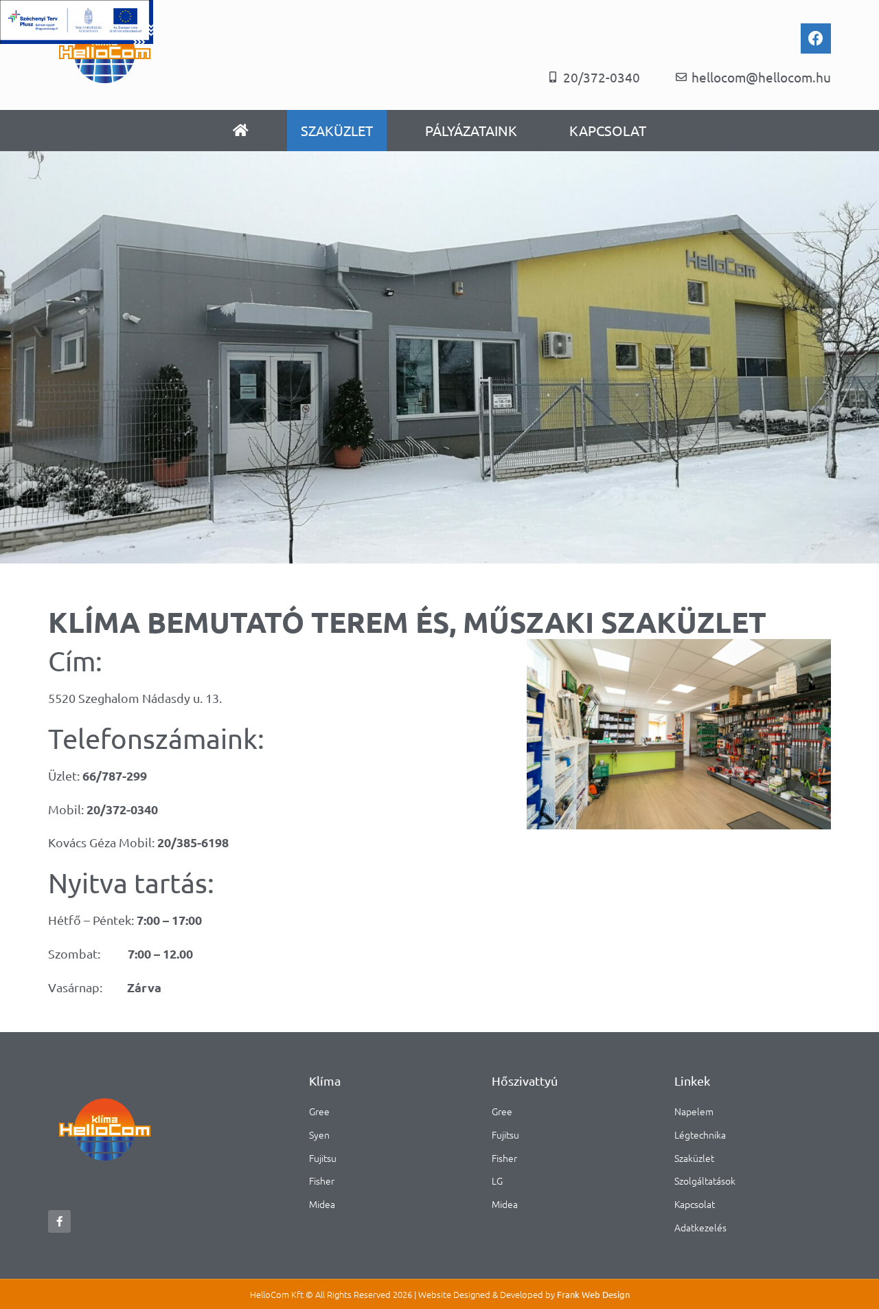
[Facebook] (816, 38)
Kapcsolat (607, 130)
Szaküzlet (337, 130)
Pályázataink (471, 130)
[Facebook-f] (59, 1221)
